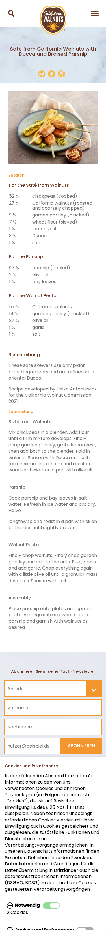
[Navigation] (94, 13)
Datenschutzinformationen (54, 851)
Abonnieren (81, 745)
